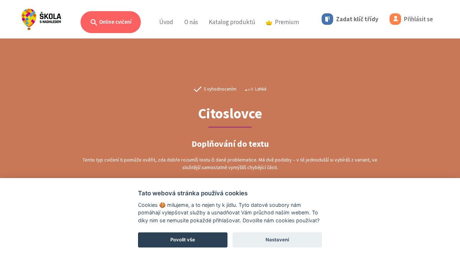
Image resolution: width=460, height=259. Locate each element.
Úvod (166, 22)
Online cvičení (115, 21)
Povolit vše (182, 239)
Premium (287, 22)
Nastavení (277, 239)
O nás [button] (191, 22)
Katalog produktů (232, 22)
